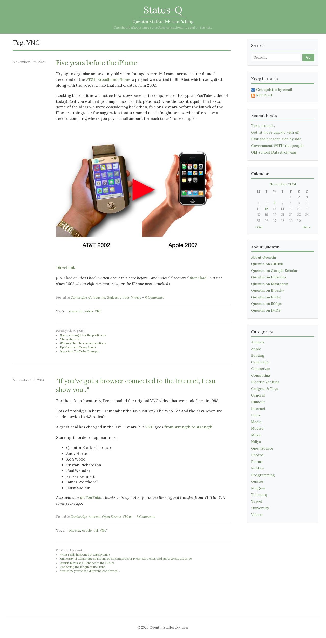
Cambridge (79, 297)
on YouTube (90, 497)
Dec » (307, 227)
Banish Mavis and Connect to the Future (87, 563)
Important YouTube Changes (79, 351)
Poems (257, 461)
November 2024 (282, 184)
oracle (87, 530)
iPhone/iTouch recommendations (83, 343)
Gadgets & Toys (118, 297)
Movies (257, 428)
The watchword (71, 339)
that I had (198, 278)
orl (95, 530)
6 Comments (146, 517)
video (88, 311)
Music (256, 435)
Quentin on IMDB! (266, 310)
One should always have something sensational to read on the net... (163, 27)
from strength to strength (188, 427)
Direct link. (66, 267)
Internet (94, 517)
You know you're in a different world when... (90, 571)
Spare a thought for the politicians (83, 335)
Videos (136, 297)
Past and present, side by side (276, 139)
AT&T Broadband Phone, (108, 79)
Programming (263, 475)
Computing (96, 297)
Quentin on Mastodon (269, 284)
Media (256, 421)
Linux (255, 415)
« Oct (259, 227)
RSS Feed (264, 95)
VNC (98, 311)
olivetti (74, 530)
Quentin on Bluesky (267, 290)
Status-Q (163, 10)
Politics (257, 468)
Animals (257, 342)
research (76, 311)
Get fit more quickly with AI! (275, 132)
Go (308, 57)
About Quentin (263, 257)
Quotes (257, 481)
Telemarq (259, 494)
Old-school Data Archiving (273, 152)
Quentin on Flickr (266, 297)
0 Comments (154, 297)
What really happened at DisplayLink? (85, 554)
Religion (258, 488)
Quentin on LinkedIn (268, 277)
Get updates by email (274, 89)
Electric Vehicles (265, 382)
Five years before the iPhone (96, 63)
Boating (257, 355)
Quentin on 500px (266, 303)
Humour (258, 402)
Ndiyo (256, 441)
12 (266, 209)
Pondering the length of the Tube (82, 567)
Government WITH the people (277, 145)
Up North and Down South (78, 347)
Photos (257, 455)
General (258, 395)
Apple (256, 349)
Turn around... (263, 125)
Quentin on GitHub (267, 264)
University (260, 508)
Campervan (260, 368)
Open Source (111, 517)
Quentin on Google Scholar (274, 270)
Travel (256, 501)
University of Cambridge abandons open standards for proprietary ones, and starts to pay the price (126, 558)
